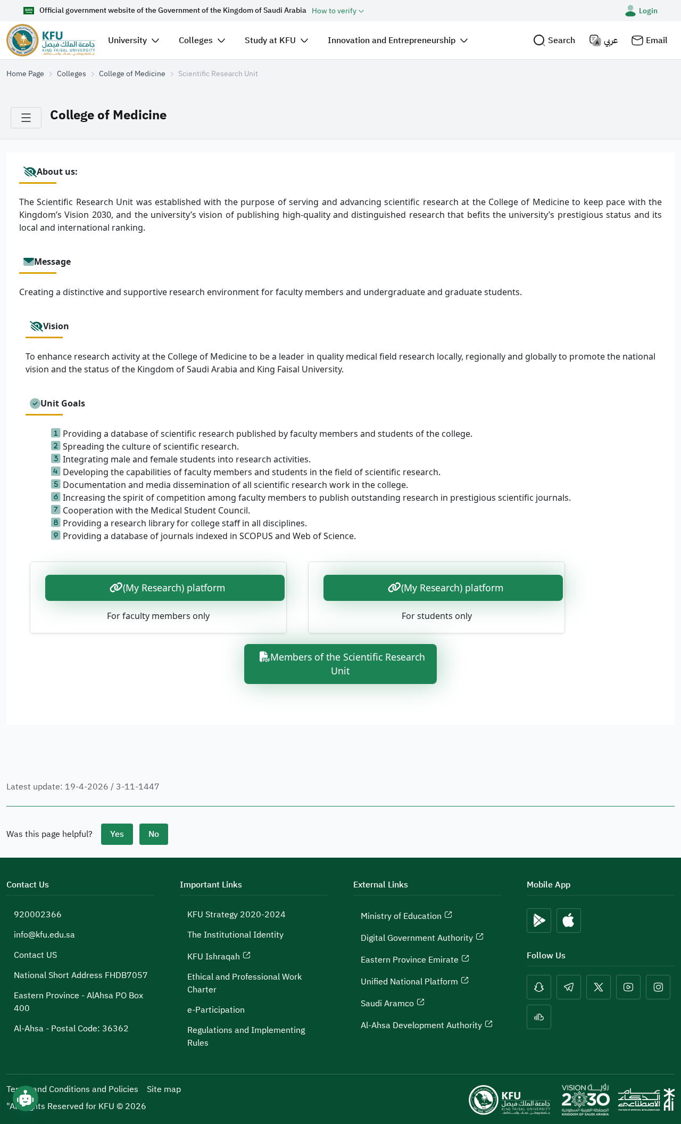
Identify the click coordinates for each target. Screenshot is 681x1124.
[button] (554, 40)
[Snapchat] (539, 987)
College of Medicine (132, 73)
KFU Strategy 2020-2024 (236, 914)
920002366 (38, 914)
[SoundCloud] (539, 1017)
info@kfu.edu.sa (44, 934)
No (153, 834)
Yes (117, 834)
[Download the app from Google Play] (539, 920)
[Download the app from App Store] (569, 920)
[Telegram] (569, 987)
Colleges (71, 73)
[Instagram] (658, 987)
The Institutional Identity (235, 934)
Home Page (25, 73)
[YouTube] (628, 987)
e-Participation (216, 1010)
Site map (164, 1089)
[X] (598, 987)
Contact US (35, 955)
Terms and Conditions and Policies (72, 1089)
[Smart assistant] (25, 1098)
